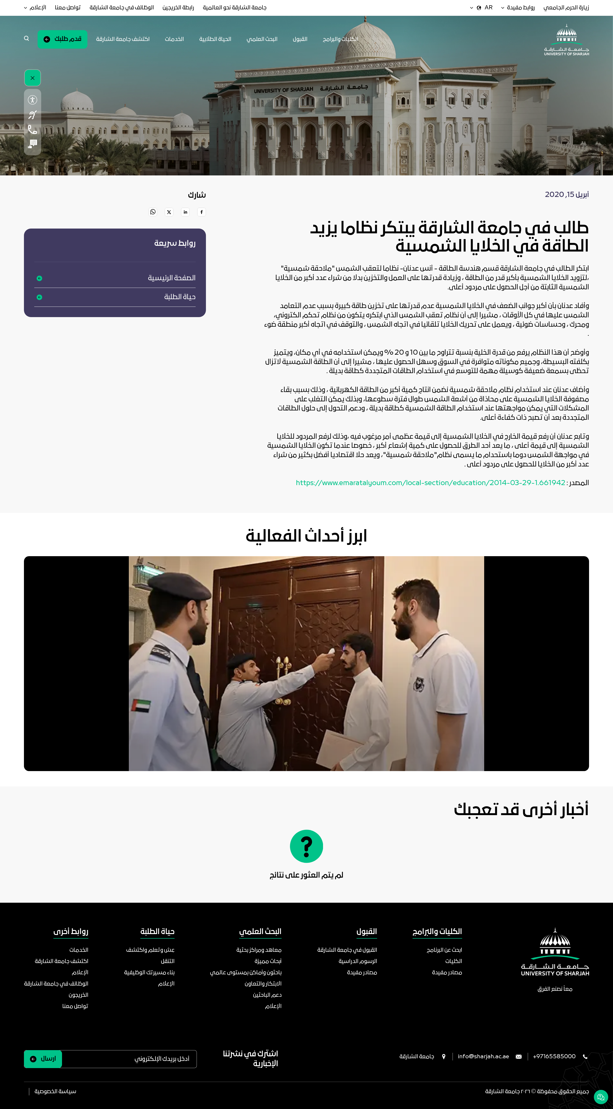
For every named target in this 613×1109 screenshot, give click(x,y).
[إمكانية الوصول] (32, 100)
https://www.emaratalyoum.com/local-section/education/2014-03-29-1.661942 (430, 483)
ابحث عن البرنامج (444, 950)
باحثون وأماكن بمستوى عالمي (246, 972)
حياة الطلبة (180, 297)
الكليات (453, 961)
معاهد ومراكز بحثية (259, 950)
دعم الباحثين (267, 995)
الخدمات (174, 39)
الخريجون (78, 995)
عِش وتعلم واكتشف (150, 950)
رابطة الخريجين (178, 7)
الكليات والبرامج (340, 39)
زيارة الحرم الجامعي (566, 7)
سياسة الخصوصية (55, 1091)
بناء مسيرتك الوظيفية (149, 972)
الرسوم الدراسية (358, 961)
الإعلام (273, 1006)
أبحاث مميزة (268, 961)
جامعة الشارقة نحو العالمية (235, 7)
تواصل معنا (68, 7)
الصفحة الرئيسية (172, 278)
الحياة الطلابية (215, 39)
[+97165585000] (32, 129)
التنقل (168, 961)
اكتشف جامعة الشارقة (123, 39)
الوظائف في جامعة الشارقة (122, 7)
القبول (300, 39)
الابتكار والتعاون (263, 984)
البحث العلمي (262, 39)
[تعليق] (32, 144)
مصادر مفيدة (447, 972)
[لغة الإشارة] (32, 114)
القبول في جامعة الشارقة (347, 950)
